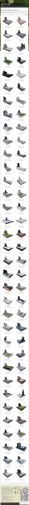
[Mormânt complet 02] (21, 21)
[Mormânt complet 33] (8, 234)
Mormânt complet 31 (8, 226)
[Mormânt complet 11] (8, 87)
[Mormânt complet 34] (21, 234)
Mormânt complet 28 (21, 199)
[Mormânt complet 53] (8, 367)
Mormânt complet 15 (8, 119)
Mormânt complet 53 (8, 372)
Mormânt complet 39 (8, 279)
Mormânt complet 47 (8, 332)
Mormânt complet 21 (8, 159)
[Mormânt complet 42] (21, 287)
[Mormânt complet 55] (8, 380)
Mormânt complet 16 (21, 119)
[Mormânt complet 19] (8, 140)
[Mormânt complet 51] (8, 353)
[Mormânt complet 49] (8, 340)
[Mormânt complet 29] (8, 207)
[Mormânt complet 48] (21, 327)
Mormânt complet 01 (8, 26)
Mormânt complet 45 (8, 319)
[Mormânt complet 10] (21, 74)
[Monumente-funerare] (5, 4)
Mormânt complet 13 (8, 106)
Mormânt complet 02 (21, 26)
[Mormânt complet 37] (8, 260)
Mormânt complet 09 (8, 79)
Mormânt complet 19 (8, 146)
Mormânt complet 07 (8, 66)
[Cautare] (17, 4)
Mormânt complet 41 (8, 292)
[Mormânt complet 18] (21, 127)
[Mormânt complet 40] (21, 274)
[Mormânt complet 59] (8, 407)
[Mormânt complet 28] (21, 194)
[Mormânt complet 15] (8, 114)
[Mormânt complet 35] (8, 247)
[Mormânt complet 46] (21, 313)
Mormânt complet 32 (21, 226)
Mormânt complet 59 (8, 412)
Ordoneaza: (2, 14)
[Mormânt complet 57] (8, 393)
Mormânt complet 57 (8, 399)
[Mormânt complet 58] (21, 393)
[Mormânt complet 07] (8, 60)
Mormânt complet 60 (21, 412)
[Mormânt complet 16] (21, 114)
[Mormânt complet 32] (21, 220)
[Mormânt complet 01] (8, 21)
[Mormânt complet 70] (21, 473)
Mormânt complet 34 (21, 239)
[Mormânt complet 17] (8, 127)
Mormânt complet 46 (21, 319)
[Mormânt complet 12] (21, 87)
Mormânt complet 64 (21, 439)
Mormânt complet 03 (8, 39)
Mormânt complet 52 (21, 359)
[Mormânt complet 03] (8, 34)
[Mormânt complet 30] (21, 207)
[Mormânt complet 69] (8, 473)
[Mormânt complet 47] (8, 327)
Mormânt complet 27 (8, 199)
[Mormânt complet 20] (21, 140)
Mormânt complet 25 (8, 186)
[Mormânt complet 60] (21, 407)
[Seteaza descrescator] (6, 14)
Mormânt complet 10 (21, 79)
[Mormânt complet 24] (21, 167)
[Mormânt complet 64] (21, 433)
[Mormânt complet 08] (21, 60)
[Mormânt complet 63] (8, 433)
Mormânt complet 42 (21, 292)
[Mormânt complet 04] (21, 34)
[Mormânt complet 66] (21, 447)
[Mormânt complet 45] (8, 313)
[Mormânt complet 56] (21, 380)
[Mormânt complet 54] (21, 367)
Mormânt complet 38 (21, 266)
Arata (8, 14)
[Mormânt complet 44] (21, 300)
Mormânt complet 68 (21, 465)
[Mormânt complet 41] (8, 287)
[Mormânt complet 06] (21, 47)
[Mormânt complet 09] (8, 74)
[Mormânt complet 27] (8, 194)
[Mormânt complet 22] (21, 154)
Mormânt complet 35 (8, 252)
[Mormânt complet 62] (21, 420)
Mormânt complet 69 (8, 479)
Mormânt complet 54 (21, 372)
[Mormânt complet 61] (8, 420)
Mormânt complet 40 (21, 279)
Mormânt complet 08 (21, 66)
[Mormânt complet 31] (8, 220)
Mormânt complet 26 (21, 186)
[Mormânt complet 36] (21, 247)
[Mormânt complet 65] (8, 447)
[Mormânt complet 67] (8, 460)
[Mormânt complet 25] (8, 180)
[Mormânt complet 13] (8, 100)
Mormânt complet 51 (8, 359)
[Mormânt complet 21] (8, 154)
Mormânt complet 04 (21, 39)
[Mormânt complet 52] (21, 353)
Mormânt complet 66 (21, 452)
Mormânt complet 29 (8, 212)
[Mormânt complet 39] (8, 274)
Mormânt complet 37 (8, 266)
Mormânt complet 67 (8, 465)
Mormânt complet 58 (21, 399)
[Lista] (27, 14)
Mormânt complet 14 (21, 106)
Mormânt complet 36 (21, 252)
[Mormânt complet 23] (8, 167)
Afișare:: (25, 14)
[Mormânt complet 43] (8, 300)
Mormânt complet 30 (21, 212)
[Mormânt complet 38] (21, 260)
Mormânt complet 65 (8, 452)
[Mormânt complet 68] (21, 460)
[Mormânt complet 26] (21, 180)
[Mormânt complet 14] (21, 100)
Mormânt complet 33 (8, 239)
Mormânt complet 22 (21, 159)
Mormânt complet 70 (21, 479)
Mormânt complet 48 (21, 332)
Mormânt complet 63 (8, 439)
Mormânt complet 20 (21, 146)
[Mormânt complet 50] (21, 340)
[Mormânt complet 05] (8, 47)
